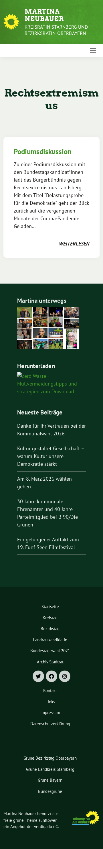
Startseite (50, 606)
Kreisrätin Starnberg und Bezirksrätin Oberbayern (56, 30)
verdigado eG (46, 826)
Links (50, 701)
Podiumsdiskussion (43, 151)
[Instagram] (64, 676)
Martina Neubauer (44, 15)
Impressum (50, 712)
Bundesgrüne (50, 791)
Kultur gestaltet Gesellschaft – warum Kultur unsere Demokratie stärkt (50, 456)
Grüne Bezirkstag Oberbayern (50, 758)
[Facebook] (51, 676)
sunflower (48, 820)
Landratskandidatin (50, 639)
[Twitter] (38, 676)
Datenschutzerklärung (50, 723)
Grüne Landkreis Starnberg (50, 769)
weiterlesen (74, 243)
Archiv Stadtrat (50, 662)
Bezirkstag (50, 628)
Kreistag (50, 617)
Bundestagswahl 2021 (50, 650)
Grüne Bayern (50, 780)
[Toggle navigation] (93, 51)
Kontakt (50, 690)
